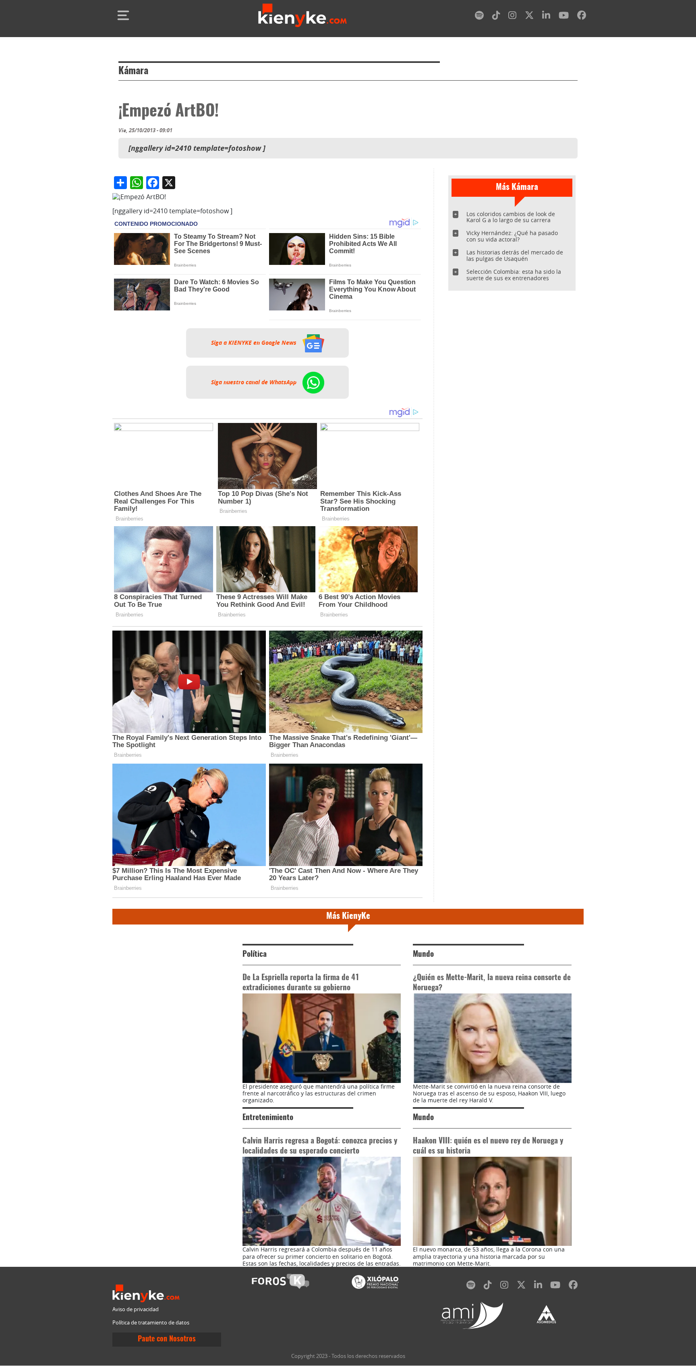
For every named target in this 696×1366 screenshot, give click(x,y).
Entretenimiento (267, 1118)
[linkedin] (546, 17)
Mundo (423, 954)
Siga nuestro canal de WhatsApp (254, 382)
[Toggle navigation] (123, 15)
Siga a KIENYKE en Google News (254, 343)
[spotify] (479, 17)
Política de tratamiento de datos (150, 1322)
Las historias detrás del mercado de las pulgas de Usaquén (514, 255)
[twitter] (529, 17)
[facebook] (581, 17)
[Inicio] (302, 15)
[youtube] (564, 17)
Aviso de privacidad (135, 1309)
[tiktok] (496, 17)
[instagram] (512, 17)
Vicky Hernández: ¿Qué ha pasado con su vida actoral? (512, 236)
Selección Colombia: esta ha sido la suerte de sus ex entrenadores (513, 275)
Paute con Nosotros (167, 1339)
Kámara (133, 71)
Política (254, 954)
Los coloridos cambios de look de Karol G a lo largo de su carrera (510, 217)
